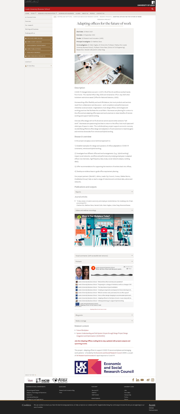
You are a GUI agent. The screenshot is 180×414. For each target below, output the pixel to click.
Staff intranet (95, 395)
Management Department (36, 45)
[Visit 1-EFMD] (30, 380)
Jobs (125, 390)
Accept (152, 405)
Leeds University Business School (37, 9)
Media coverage (81, 321)
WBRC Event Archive (34, 42)
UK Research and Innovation (85, 355)
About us (85, 13)
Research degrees (33, 52)
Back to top (30, 375)
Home (27, 13)
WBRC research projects (36, 56)
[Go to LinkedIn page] (137, 379)
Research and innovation (46, 13)
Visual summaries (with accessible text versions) (92, 255)
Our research (29, 25)
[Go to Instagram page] (152, 379)
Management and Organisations (35, 399)
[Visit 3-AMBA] (59, 380)
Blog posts (79, 315)
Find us (126, 397)
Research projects (106, 17)
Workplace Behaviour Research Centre (85, 17)
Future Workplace (82, 330)
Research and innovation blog (66, 390)
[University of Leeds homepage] (146, 3)
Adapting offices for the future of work (98, 309)
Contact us (100, 13)
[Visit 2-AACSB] (42, 380)
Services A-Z (95, 390)
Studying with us (30, 33)
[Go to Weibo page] (148, 379)
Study (33, 13)
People (92, 13)
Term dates (127, 392)
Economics (29, 395)
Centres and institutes (64, 17)
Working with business (66, 13)
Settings (151, 408)
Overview (28, 21)
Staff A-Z (94, 392)
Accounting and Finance (33, 390)
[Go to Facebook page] (133, 379)
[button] (152, 9)
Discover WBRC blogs (34, 38)
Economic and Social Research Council (109, 353)
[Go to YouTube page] (142, 379)
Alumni (78, 13)
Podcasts (79, 261)
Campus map (127, 395)
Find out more (153, 410)
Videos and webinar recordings (86, 210)
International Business (32, 397)
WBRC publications (34, 49)
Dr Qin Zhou (31, 66)
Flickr (60, 392)
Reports (78, 192)
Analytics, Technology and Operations (36, 392)
